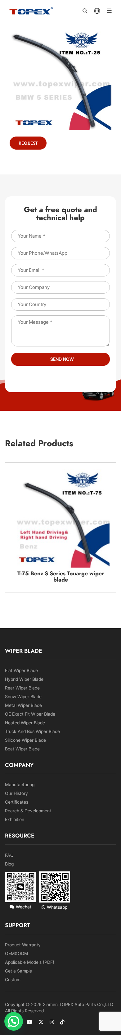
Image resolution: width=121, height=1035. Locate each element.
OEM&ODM (16, 953)
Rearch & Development (28, 810)
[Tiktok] (62, 1022)
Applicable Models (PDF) (29, 962)
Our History (16, 793)
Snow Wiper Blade (23, 696)
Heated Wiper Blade (25, 722)
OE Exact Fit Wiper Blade (30, 714)
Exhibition (14, 819)
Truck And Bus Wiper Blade (32, 731)
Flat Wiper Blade (21, 670)
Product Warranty (23, 944)
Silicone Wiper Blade (25, 740)
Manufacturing (19, 784)
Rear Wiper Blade (22, 687)
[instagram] (52, 1022)
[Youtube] (29, 1022)
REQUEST (28, 143)
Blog (9, 863)
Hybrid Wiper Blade (24, 679)
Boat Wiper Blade (22, 748)
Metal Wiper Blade (23, 705)
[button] (13, 1021)
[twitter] (40, 1022)
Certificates (16, 802)
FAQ (9, 855)
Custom (12, 979)
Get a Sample (18, 970)
